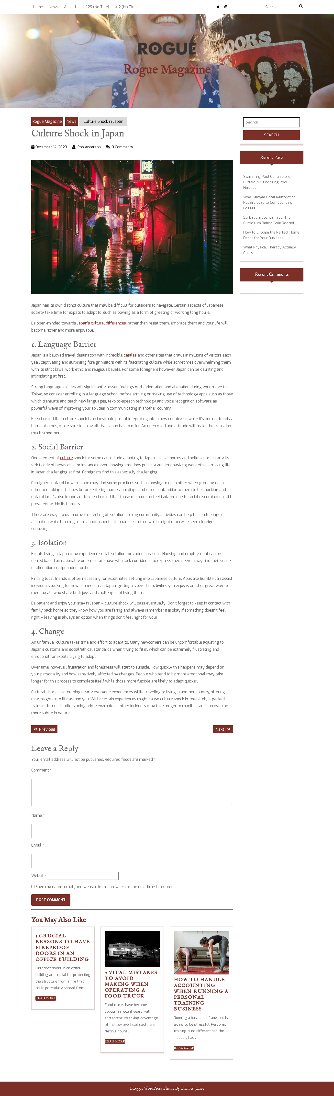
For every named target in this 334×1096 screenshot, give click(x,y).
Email (37, 845)
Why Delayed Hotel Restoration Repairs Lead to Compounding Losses (269, 203)
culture (66, 457)
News (53, 6)
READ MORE (45, 998)
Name (38, 815)
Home (38, 6)
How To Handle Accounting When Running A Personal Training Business (201, 994)
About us (71, 6)
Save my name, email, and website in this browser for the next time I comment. (105, 886)
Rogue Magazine (167, 70)
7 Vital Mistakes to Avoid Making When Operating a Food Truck (131, 984)
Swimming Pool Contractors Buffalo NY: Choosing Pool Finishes (266, 182)
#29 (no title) (97, 6)
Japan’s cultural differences (101, 323)
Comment (41, 770)
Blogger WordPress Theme (152, 1088)
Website (38, 875)
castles (130, 355)
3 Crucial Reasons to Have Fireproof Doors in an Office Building (62, 947)
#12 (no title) (126, 6)
